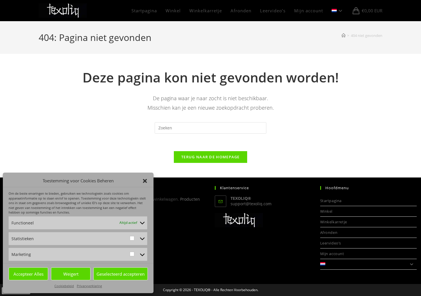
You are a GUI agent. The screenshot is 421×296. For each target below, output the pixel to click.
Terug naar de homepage (210, 156)
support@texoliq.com (251, 203)
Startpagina (331, 200)
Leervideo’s (330, 243)
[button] (145, 181)
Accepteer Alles (28, 274)
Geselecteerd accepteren (121, 274)
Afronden (329, 232)
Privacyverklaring (89, 286)
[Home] (343, 35)
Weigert (70, 274)
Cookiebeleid (64, 286)
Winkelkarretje (333, 221)
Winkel (326, 211)
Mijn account (332, 253)
